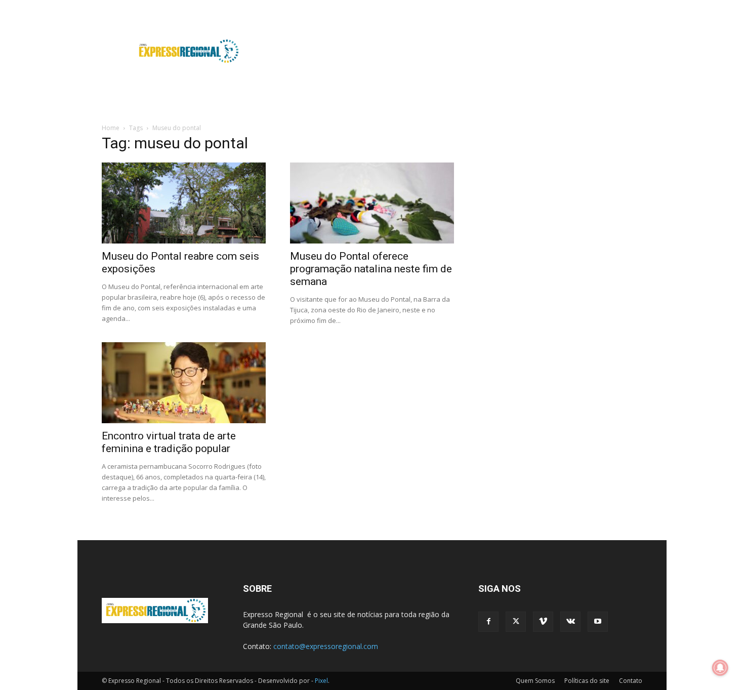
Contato (630, 680)
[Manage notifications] (720, 668)
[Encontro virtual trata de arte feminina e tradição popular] (184, 382)
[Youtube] (634, 7)
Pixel (321, 680)
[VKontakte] (618, 7)
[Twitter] (584, 7)
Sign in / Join (287, 7)
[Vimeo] (601, 7)
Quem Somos (535, 680)
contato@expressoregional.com (325, 646)
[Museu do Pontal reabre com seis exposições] (184, 203)
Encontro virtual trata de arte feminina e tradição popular (169, 442)
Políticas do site (586, 680)
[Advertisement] (458, 51)
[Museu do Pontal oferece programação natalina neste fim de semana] (372, 203)
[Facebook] (567, 7)
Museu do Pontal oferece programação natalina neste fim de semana (371, 269)
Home (110, 128)
